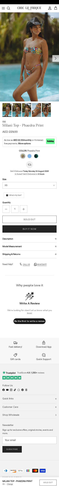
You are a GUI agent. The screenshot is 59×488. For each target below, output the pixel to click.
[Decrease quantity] (6, 209)
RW (4, 121)
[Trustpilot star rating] (12, 378)
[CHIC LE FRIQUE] (29, 8)
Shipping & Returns (11, 254)
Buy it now (29, 229)
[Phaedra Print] (23, 156)
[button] (52, 18)
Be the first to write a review (29, 321)
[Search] (10, 8)
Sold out (48, 482)
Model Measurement (12, 246)
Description (7, 238)
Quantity (6, 202)
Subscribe (12, 449)
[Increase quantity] (23, 209)
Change (10, 484)
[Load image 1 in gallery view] (29, 57)
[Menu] (3, 8)
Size (4, 179)
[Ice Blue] (29, 156)
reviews (37, 372)
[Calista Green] (36, 156)
